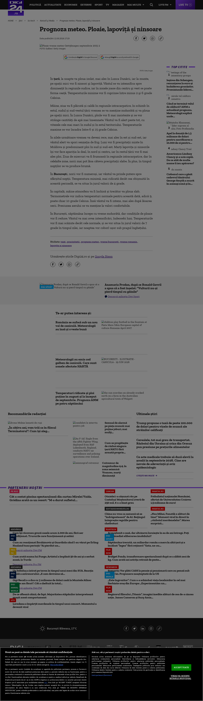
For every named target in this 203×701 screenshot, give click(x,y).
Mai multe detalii (56, 665)
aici (45, 682)
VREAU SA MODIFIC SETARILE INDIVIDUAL (180, 677)
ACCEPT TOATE (181, 667)
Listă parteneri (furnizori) (102, 675)
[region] (101, 674)
